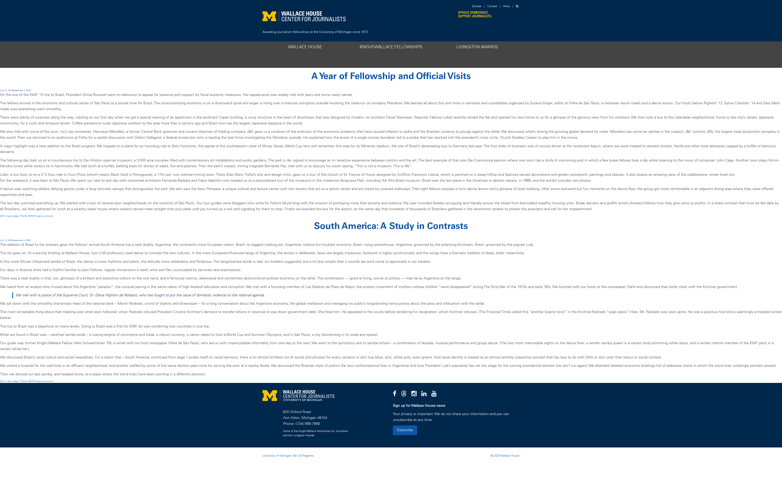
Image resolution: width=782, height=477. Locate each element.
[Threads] (404, 394)
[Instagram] (414, 394)
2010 (2, 381)
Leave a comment (44, 216)
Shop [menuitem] (506, 6)
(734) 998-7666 (307, 424)
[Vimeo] (434, 394)
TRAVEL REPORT (28, 216)
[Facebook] (394, 394)
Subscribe (405, 430)
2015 (2, 216)
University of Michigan (276, 455)
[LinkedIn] (424, 394)
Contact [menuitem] (492, 6)
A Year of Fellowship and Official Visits (391, 76)
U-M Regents (305, 455)
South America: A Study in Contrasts (391, 226)
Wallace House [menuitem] (305, 47)
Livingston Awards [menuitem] (477, 47)
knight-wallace (12, 216)
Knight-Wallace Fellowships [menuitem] (391, 47)
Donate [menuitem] (476, 6)
